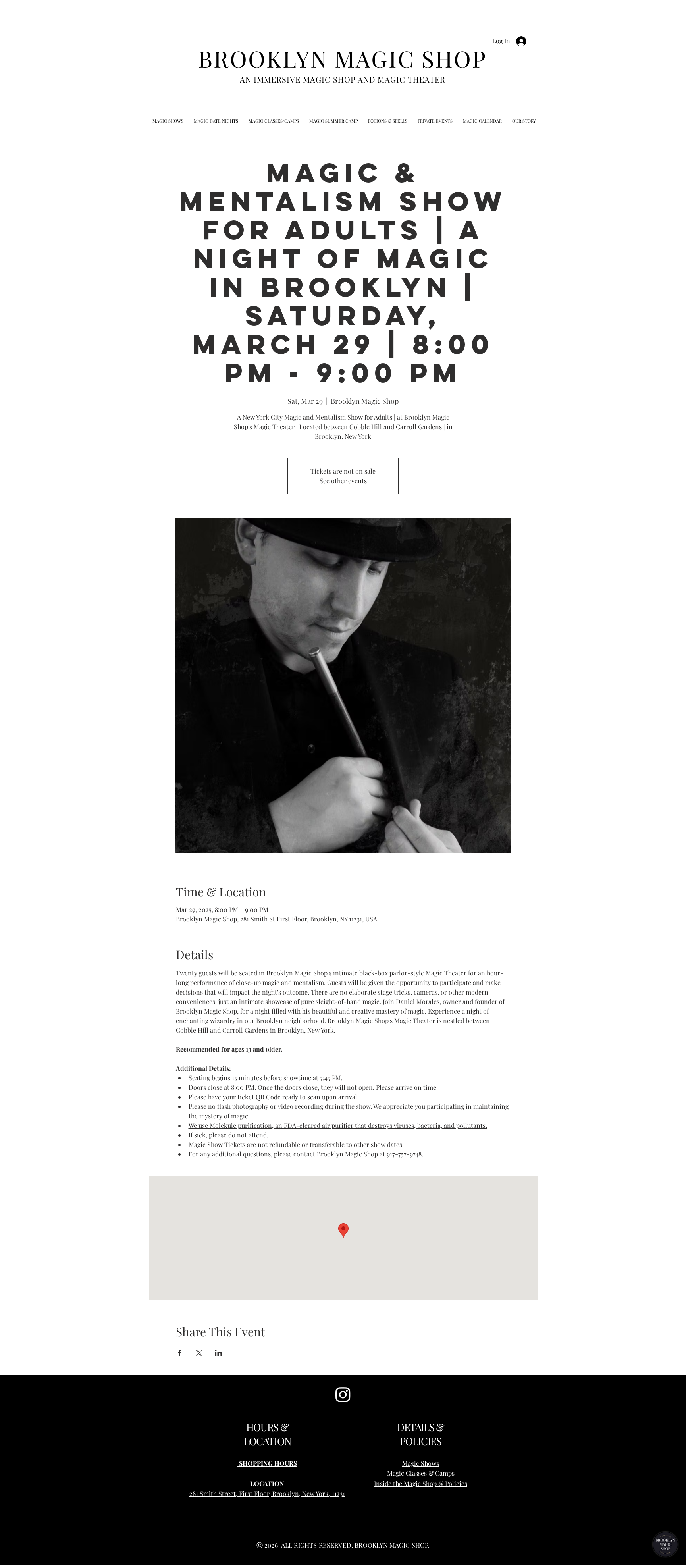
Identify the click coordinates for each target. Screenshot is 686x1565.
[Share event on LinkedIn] (218, 1353)
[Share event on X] (199, 1353)
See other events (343, 480)
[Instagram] (343, 1394)
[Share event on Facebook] (179, 1353)
